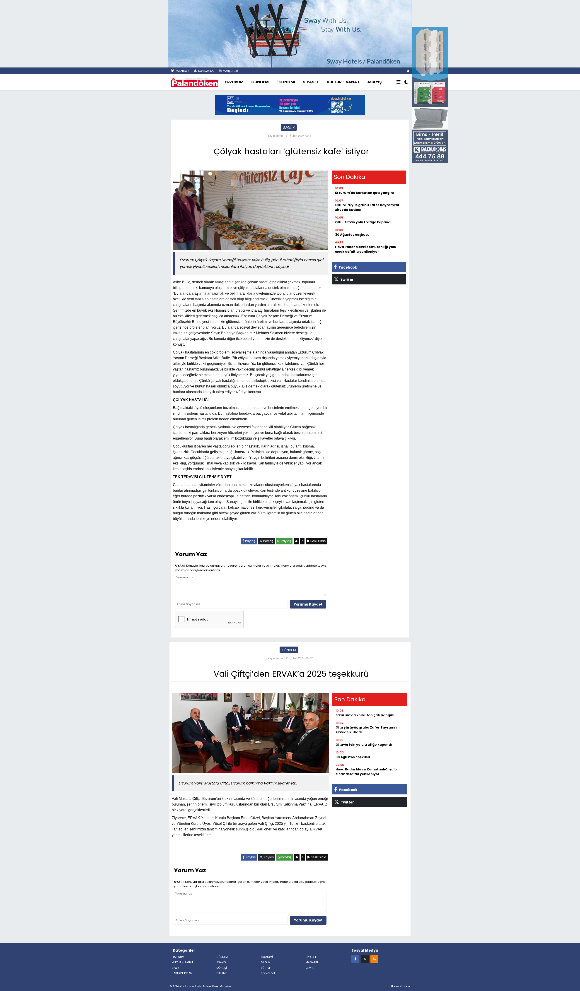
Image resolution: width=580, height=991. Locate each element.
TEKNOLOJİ (268, 973)
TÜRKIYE (221, 973)
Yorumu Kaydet (308, 604)
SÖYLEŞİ (221, 968)
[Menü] (398, 82)
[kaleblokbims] (430, 94)
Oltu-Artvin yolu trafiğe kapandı (363, 222)
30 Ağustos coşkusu (352, 234)
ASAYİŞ (374, 82)
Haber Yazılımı (401, 986)
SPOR (175, 968)
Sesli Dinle (317, 541)
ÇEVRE (310, 968)
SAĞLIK (289, 127)
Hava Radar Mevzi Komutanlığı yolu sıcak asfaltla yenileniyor (365, 249)
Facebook (347, 267)
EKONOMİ (285, 82)
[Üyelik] (408, 71)
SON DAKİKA (205, 71)
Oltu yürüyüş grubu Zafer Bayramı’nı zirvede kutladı (367, 207)
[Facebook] (355, 959)
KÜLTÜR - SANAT (343, 82)
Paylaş (249, 541)
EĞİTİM (265, 968)
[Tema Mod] (406, 82)
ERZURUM (234, 82)
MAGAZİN (312, 962)
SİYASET (311, 82)
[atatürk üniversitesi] (290, 104)
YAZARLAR (182, 71)
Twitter (346, 279)
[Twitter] (365, 959)
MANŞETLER (230, 71)
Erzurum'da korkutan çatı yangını (364, 192)
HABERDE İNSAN (182, 973)
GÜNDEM (260, 82)
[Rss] (374, 959)
